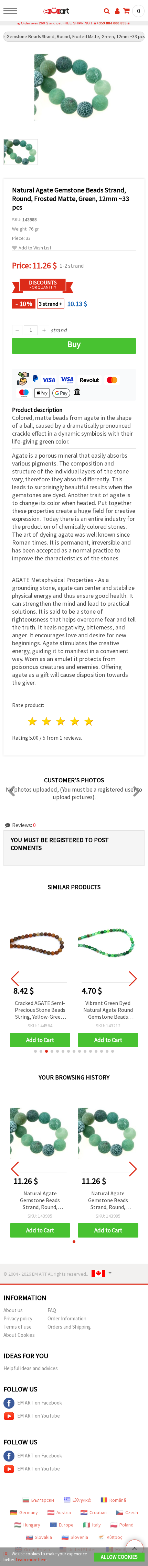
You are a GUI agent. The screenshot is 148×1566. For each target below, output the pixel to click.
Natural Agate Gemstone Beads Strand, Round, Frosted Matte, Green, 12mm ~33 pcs (40, 1200)
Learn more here (31, 1560)
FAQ (51, 1310)
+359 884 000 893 (112, 23)
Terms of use (17, 1326)
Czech (131, 1512)
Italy (96, 1525)
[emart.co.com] (45, 12)
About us (13, 1310)
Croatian (98, 1512)
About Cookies (19, 1335)
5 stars (89, 721)
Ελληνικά (82, 1500)
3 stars (61, 721)
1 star (33, 721)
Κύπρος (115, 1537)
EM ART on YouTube (38, 1415)
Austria (63, 1512)
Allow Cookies (119, 1557)
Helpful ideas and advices (30, 1368)
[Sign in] (117, 11)
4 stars (75, 721)
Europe (66, 1525)
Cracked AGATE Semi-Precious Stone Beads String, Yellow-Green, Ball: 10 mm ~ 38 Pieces (40, 1010)
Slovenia (79, 1537)
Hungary (31, 1525)
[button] (35, 1051)
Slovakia (43, 1537)
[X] (6, 1554)
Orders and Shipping (69, 1326)
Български (42, 1500)
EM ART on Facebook (39, 1402)
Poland (126, 1525)
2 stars (47, 721)
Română (117, 1500)
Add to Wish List (35, 247)
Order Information (66, 1318)
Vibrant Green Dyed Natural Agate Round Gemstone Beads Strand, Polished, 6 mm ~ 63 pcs (108, 1010)
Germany (28, 1512)
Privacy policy (17, 1318)
